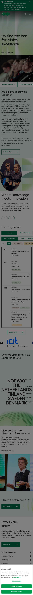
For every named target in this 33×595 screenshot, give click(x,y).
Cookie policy (16, 577)
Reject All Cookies (16, 591)
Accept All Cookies (16, 586)
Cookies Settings (16, 581)
